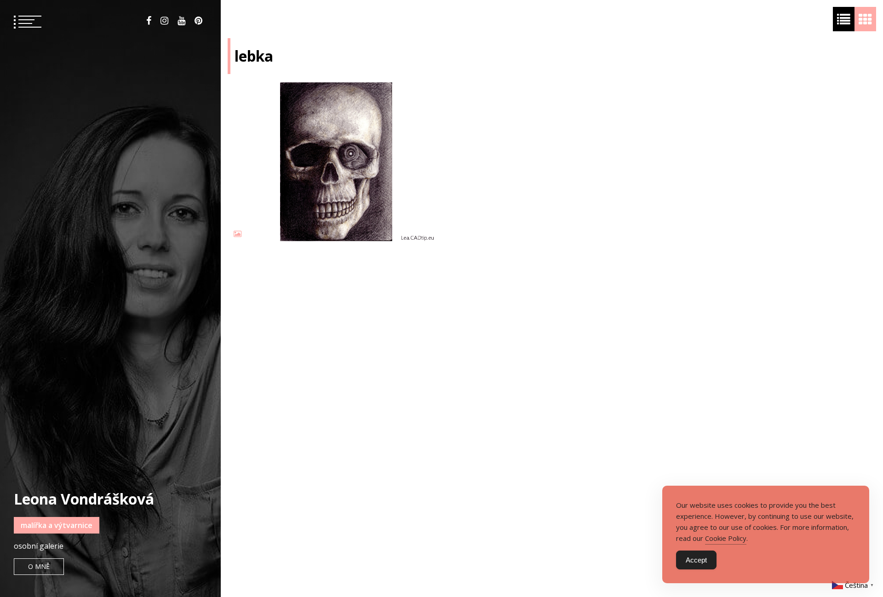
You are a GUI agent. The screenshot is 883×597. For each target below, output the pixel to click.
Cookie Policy (725, 538)
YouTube (181, 21)
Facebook (149, 21)
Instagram (164, 21)
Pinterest (198, 21)
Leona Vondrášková (84, 499)
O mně (39, 566)
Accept (696, 560)
